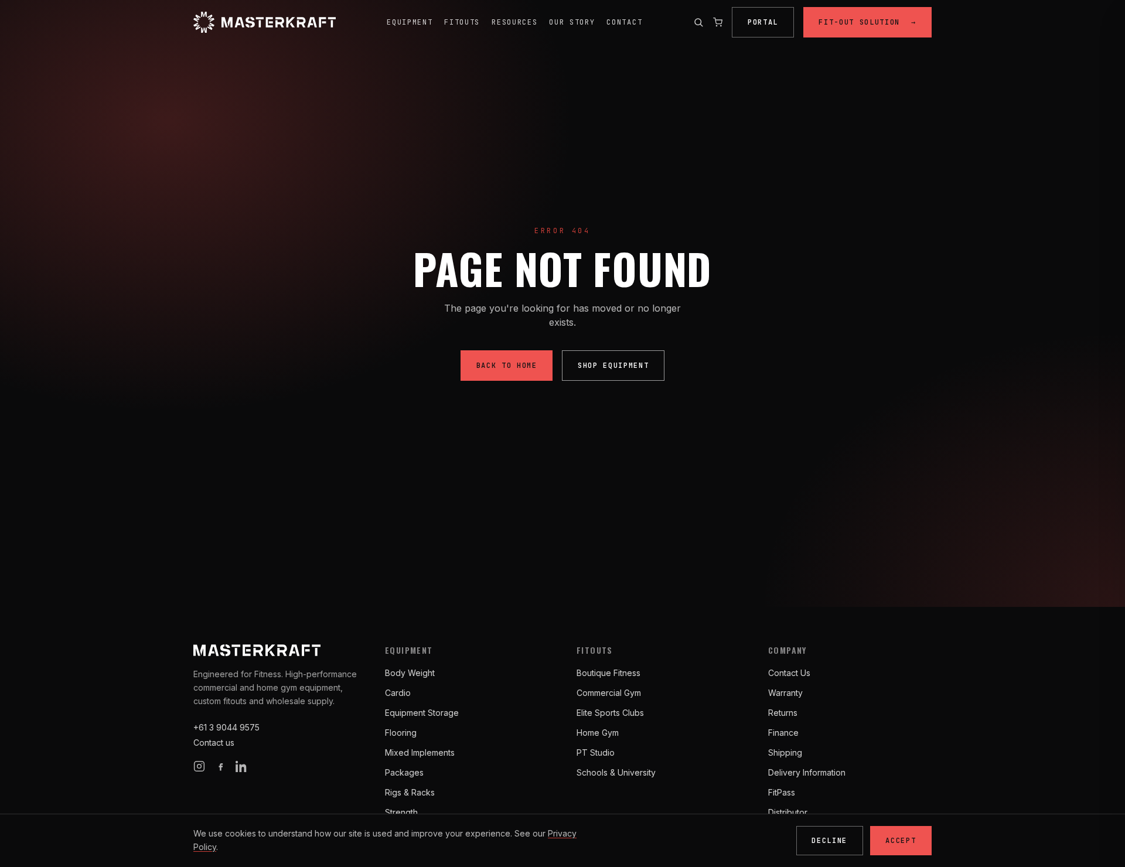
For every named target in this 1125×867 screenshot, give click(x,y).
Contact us (213, 742)
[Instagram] (199, 766)
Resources (514, 22)
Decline (829, 840)
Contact (624, 22)
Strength (401, 812)
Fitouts (462, 22)
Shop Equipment (613, 365)
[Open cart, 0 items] (717, 22)
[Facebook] (220, 766)
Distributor (787, 812)
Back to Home (506, 365)
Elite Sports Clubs (610, 713)
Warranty (785, 693)
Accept (900, 840)
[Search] (698, 22)
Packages (404, 772)
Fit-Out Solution (867, 22)
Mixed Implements (420, 752)
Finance (783, 733)
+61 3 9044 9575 (226, 727)
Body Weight (410, 673)
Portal (763, 22)
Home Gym (598, 733)
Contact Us (789, 673)
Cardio (398, 693)
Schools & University (616, 772)
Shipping (785, 752)
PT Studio (596, 752)
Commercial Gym (609, 693)
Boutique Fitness (608, 673)
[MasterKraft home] (264, 22)
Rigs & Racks (410, 792)
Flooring (401, 733)
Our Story (572, 22)
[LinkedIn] (241, 766)
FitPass (781, 792)
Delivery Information (807, 772)
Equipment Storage (422, 713)
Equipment (409, 22)
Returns (782, 713)
